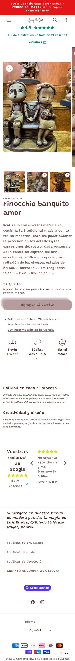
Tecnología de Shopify (55, 659)
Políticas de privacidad (25, 543)
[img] (17, 476)
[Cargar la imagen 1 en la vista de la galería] (14, 182)
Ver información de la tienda (31, 330)
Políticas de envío (21, 552)
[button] (9, 20)
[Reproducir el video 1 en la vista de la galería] (37, 182)
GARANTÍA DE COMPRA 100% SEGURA (33, 571)
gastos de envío (40, 289)
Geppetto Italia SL (28, 659)
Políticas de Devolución (25, 561)
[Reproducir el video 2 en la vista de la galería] (60, 182)
